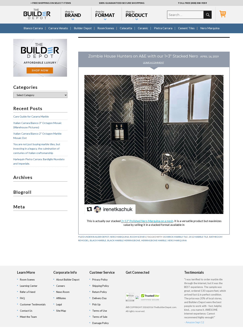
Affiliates (61, 298)
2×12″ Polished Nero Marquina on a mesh (147, 221)
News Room (62, 291)
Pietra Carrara (163, 28)
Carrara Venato (58, 28)
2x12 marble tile (198, 236)
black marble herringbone (123, 240)
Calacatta (126, 28)
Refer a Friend (27, 291)
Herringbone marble (154, 240)
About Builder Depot (67, 279)
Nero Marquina (209, 28)
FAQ (22, 298)
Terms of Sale (99, 316)
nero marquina (177, 240)
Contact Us (26, 310)
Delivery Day (99, 298)
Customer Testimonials (33, 304)
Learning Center (28, 285)
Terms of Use (99, 310)
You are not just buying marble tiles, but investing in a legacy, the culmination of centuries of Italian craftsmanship (36, 148)
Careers (60, 285)
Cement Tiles (186, 28)
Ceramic (143, 28)
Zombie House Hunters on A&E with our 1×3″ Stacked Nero (143, 56)
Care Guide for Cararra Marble (31, 116)
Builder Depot (83, 28)
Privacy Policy (100, 279)
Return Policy (99, 291)
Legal (59, 304)
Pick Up (96, 304)
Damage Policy (100, 323)
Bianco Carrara (33, 28)
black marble (98, 240)
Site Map (61, 310)
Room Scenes (105, 28)
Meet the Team (28, 316)
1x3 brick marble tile (175, 236)
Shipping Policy (100, 285)
